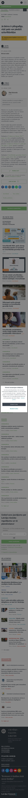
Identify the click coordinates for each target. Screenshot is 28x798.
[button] (14, 409)
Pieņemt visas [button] (14, 404)
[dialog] (14, 399)
